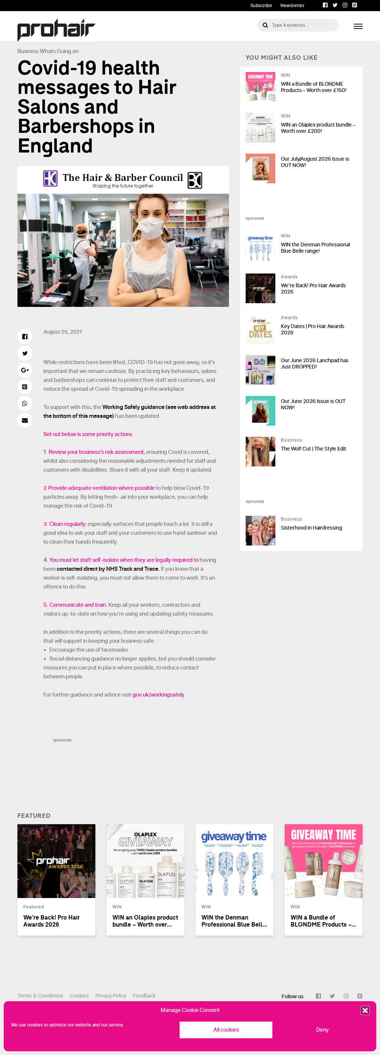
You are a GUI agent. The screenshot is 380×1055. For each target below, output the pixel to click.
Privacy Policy (110, 996)
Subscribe (261, 5)
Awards (289, 276)
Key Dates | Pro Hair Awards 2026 (312, 329)
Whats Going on (59, 51)
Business (28, 51)
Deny (322, 1030)
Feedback (144, 996)
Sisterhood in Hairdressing (311, 528)
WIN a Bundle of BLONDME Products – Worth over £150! (314, 87)
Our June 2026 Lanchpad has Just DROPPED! (314, 364)
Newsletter (292, 5)
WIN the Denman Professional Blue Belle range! (315, 248)
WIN (285, 75)
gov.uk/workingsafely (158, 695)
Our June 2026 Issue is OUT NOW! (313, 404)
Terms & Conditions (40, 996)
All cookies (226, 1030)
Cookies (79, 996)
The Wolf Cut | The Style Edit (313, 449)
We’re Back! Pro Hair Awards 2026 (313, 289)
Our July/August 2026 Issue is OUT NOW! (315, 162)
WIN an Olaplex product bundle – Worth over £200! (318, 128)
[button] (365, 1010)
